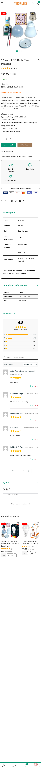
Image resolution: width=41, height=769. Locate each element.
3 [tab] (21, 51)
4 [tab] (23, 51)
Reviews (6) (9, 313)
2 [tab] (19, 51)
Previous (3, 31)
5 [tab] (24, 51)
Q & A (6, 482)
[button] (19, 561)
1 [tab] (17, 51)
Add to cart (8, 145)
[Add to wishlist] (17, 523)
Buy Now (24, 145)
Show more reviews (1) (20, 471)
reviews (14, 68)
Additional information (15, 285)
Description (9, 212)
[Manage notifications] (36, 764)
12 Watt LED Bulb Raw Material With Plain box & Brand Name (10, 543)
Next (38, 31)
